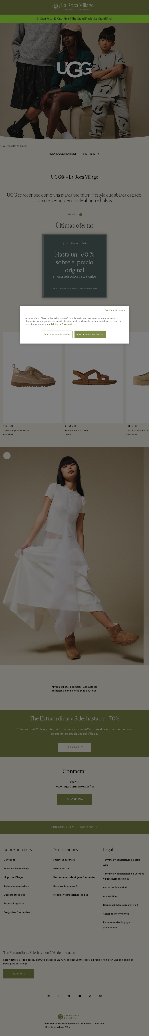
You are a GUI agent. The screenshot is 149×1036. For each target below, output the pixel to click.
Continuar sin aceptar (116, 310)
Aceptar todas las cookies (89, 334)
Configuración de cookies (58, 334)
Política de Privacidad (46, 324)
